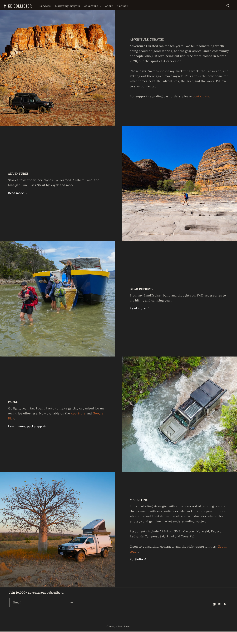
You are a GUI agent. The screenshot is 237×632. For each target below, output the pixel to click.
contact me (201, 96)
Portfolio (136, 559)
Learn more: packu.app (25, 426)
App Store (78, 413)
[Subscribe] (72, 602)
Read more (16, 193)
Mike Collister (122, 626)
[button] (92, 6)
